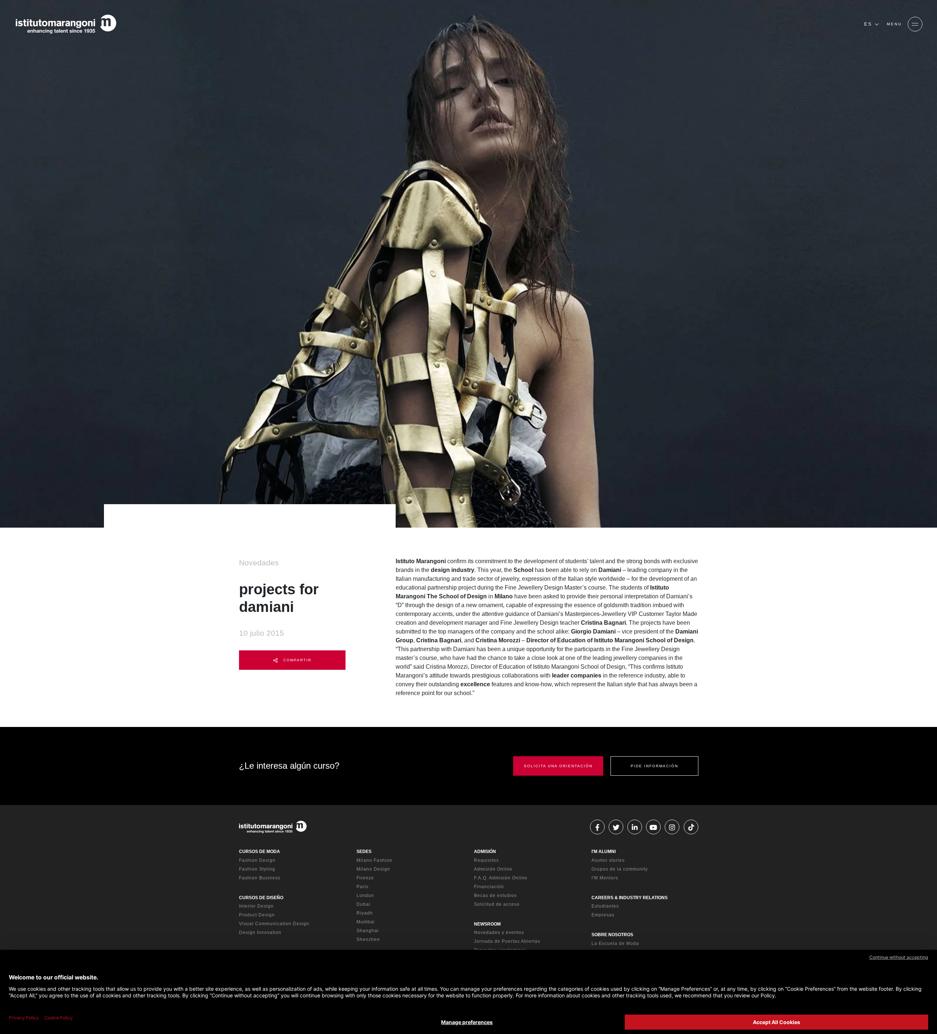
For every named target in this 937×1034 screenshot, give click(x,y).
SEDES (364, 851)
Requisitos (486, 860)
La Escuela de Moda (615, 943)
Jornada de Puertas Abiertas (507, 941)
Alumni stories (608, 860)
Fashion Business (259, 877)
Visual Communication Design (274, 923)
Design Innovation (260, 932)
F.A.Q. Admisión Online (500, 877)
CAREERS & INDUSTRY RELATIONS (629, 897)
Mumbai (365, 921)
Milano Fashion (374, 860)
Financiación (489, 886)
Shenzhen (368, 939)
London (365, 895)
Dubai (363, 904)
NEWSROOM (487, 924)
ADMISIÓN (485, 851)
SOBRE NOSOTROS (612, 934)
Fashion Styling (257, 869)
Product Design (257, 914)
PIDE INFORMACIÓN (654, 766)
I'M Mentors (604, 877)
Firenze (365, 877)
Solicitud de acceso (497, 904)
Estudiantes (605, 906)
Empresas (603, 914)
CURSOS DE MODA (259, 851)
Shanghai (367, 930)
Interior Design (256, 906)
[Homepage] (66, 24)
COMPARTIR (296, 660)
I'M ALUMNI (603, 851)
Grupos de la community (619, 869)
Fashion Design (257, 860)
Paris (362, 886)
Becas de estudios (495, 895)
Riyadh (364, 913)
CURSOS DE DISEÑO (261, 897)
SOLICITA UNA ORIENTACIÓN (558, 766)
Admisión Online (493, 869)
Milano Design (373, 869)
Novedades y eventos (499, 932)
